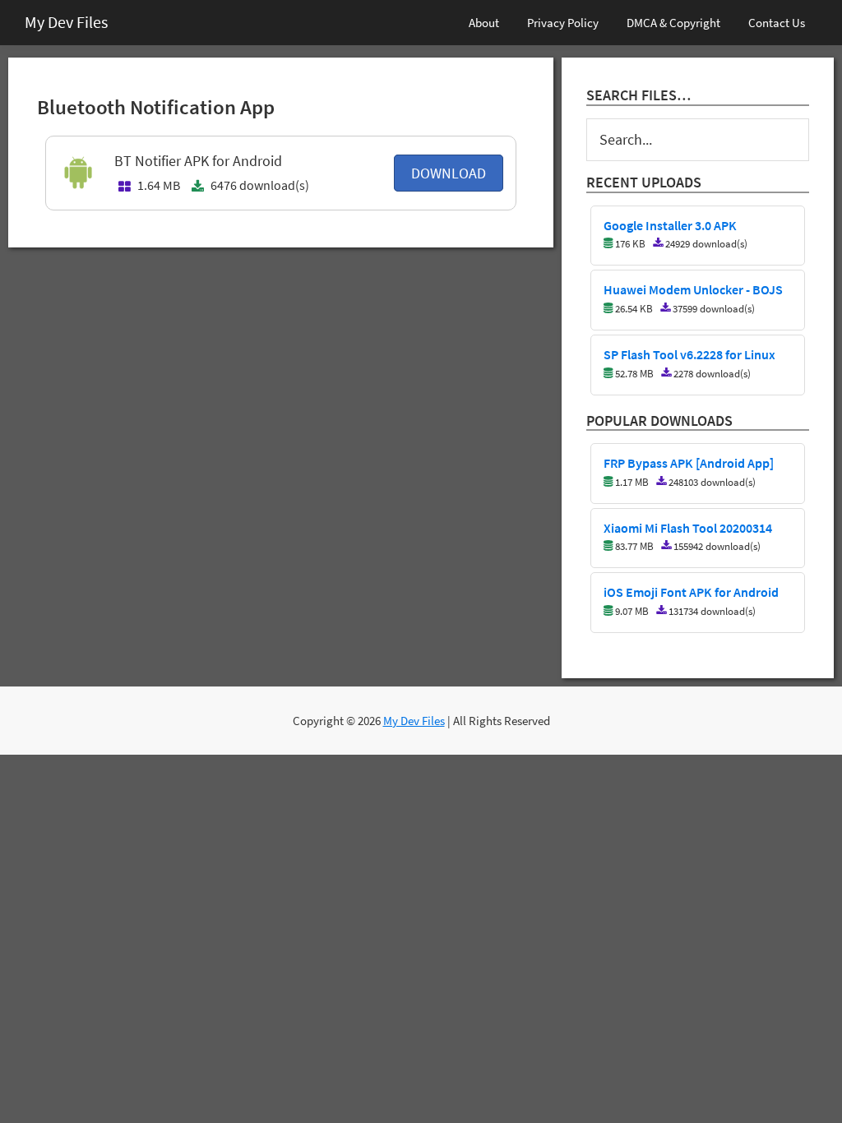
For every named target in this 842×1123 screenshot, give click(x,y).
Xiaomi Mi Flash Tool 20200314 (688, 528)
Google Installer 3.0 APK (670, 226)
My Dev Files (66, 22)
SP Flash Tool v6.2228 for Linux (689, 355)
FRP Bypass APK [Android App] (689, 463)
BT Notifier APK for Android (198, 160)
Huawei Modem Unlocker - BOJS (693, 290)
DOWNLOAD (448, 173)
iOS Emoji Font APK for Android (691, 592)
